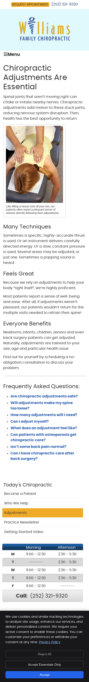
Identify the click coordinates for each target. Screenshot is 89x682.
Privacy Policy (49, 642)
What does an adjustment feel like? (43, 428)
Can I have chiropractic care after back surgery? (42, 456)
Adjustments (15, 513)
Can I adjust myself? (29, 421)
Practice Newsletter (21, 522)
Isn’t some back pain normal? (38, 447)
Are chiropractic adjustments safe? (44, 396)
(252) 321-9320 (64, 4)
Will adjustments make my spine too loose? (41, 405)
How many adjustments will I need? (43, 415)
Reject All (44, 654)
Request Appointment (30, 4)
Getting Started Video (23, 532)
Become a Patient (20, 494)
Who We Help (16, 503)
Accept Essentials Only (44, 664)
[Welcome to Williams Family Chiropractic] (44, 40)
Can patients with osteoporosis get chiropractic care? (43, 437)
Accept (45, 675)
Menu (14, 54)
